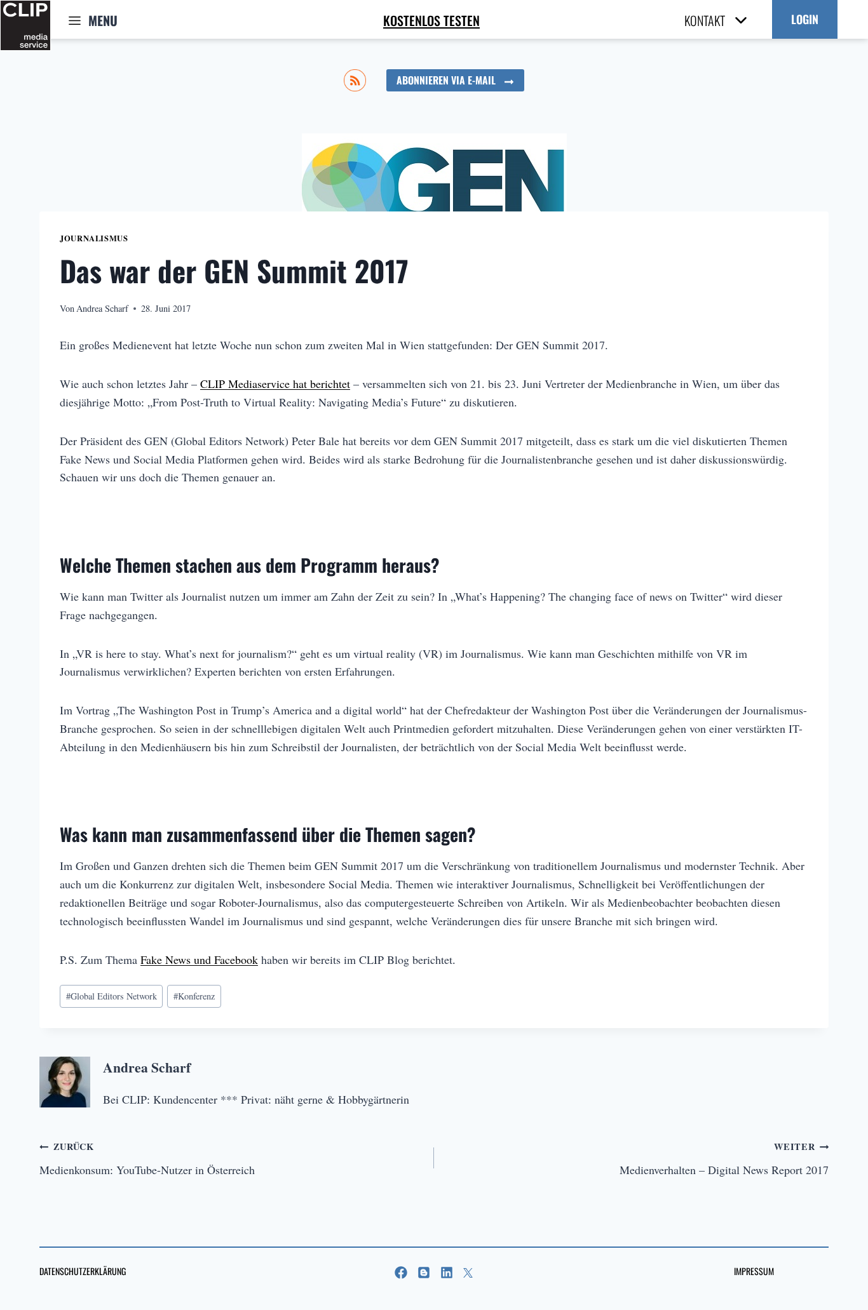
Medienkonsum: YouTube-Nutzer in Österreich (147, 1158)
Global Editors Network (111, 996)
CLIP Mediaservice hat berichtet (275, 383)
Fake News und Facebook (199, 959)
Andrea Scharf (102, 308)
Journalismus (94, 238)
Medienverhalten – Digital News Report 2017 (724, 1158)
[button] (804, 19)
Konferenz (194, 996)
